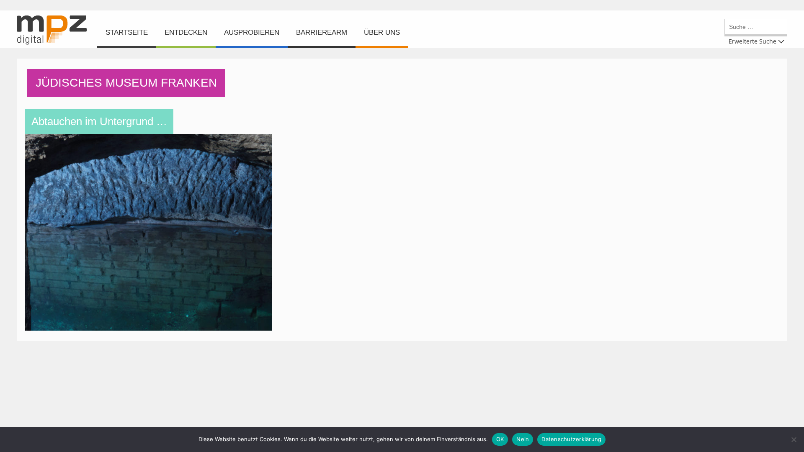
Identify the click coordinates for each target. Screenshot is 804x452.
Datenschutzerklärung (571, 439)
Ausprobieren (251, 32)
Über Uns (382, 32)
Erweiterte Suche (752, 40)
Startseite (127, 32)
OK (500, 439)
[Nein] (793, 439)
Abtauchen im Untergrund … (99, 121)
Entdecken (186, 32)
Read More (151, 171)
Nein (522, 439)
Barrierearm (321, 32)
